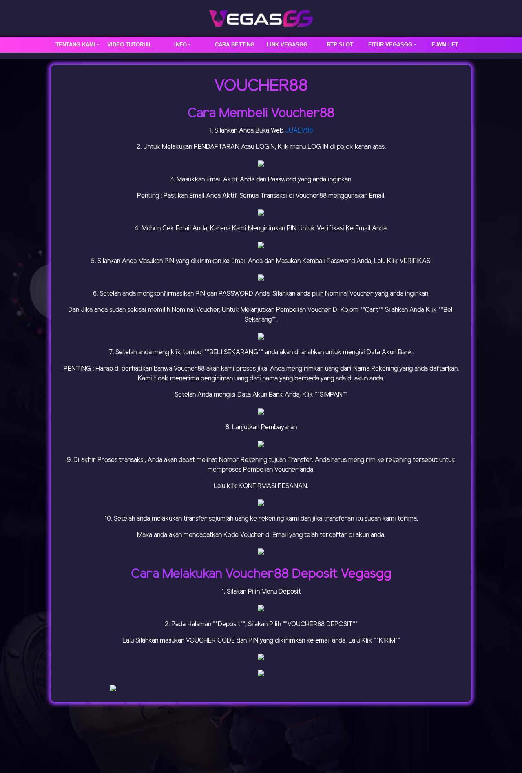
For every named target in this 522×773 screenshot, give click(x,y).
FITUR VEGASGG (390, 45)
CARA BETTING (234, 45)
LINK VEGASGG (287, 45)
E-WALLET (444, 45)
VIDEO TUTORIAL (129, 45)
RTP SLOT (340, 45)
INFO (180, 45)
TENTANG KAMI (75, 45)
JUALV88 (299, 131)
